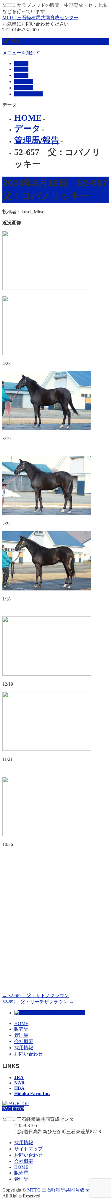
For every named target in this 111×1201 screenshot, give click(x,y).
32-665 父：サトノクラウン (35, 995)
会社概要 (23, 1041)
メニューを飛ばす (21, 52)
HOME (21, 1023)
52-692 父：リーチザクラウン (38, 1001)
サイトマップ (28, 1148)
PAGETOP (13, 1108)
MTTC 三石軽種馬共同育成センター (40, 17)
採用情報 (23, 1047)
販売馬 (21, 1028)
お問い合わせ (28, 1053)
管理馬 (21, 1035)
